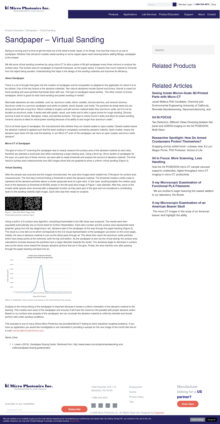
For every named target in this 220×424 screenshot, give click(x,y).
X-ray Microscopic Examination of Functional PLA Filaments (176, 184)
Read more (74, 420)
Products (113, 14)
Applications (130, 14)
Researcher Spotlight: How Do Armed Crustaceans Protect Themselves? (179, 139)
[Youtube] (115, 405)
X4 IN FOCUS (161, 117)
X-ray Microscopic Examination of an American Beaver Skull (179, 204)
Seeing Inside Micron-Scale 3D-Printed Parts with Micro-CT (180, 94)
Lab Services (149, 14)
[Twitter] (100, 405)
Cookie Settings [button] (197, 419)
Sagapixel (159, 412)
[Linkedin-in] (108, 405)
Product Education (169, 14)
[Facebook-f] (93, 405)
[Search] (174, 4)
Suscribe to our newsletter (20, 403)
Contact (211, 14)
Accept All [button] (211, 419)
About (201, 14)
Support (188, 14)
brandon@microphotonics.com (28, 330)
